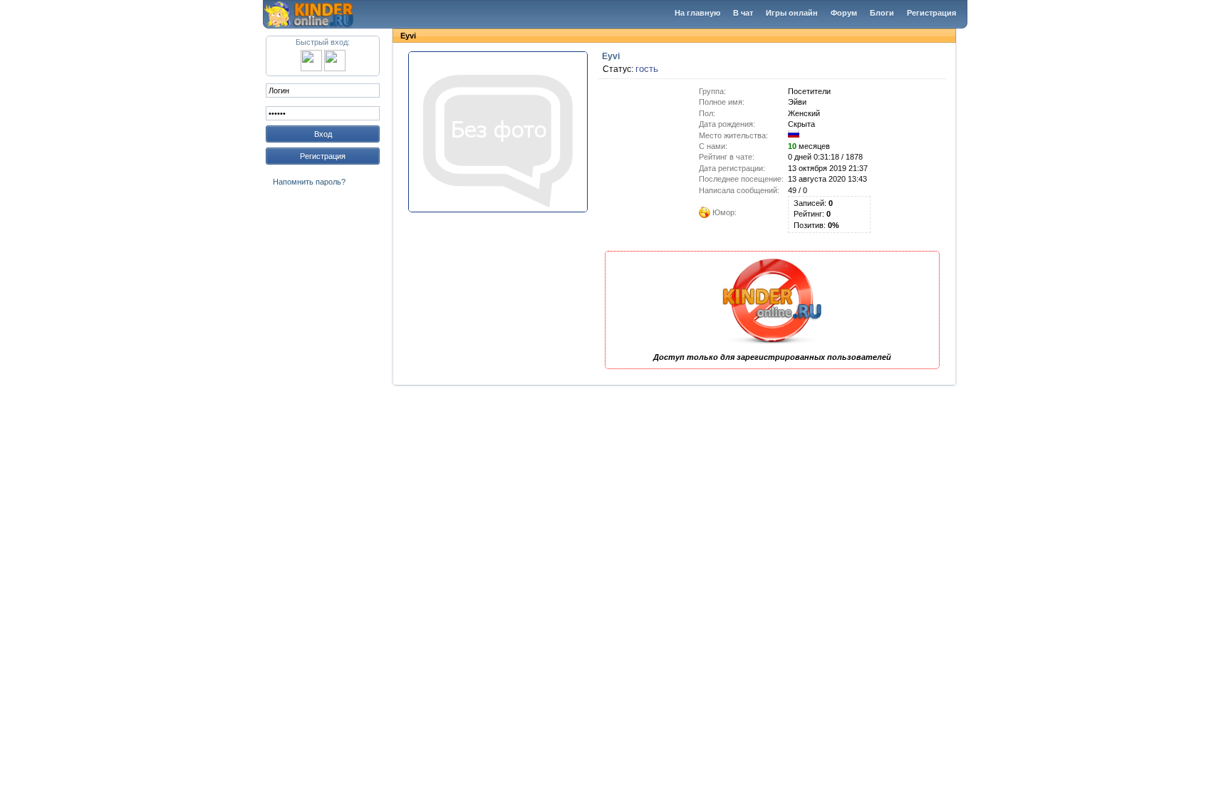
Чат (317, 14)
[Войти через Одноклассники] (335, 68)
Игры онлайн (792, 13)
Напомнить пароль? (309, 181)
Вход (323, 134)
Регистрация (931, 13)
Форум (844, 13)
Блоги (882, 13)
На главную (697, 13)
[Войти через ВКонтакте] (311, 68)
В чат (743, 13)
